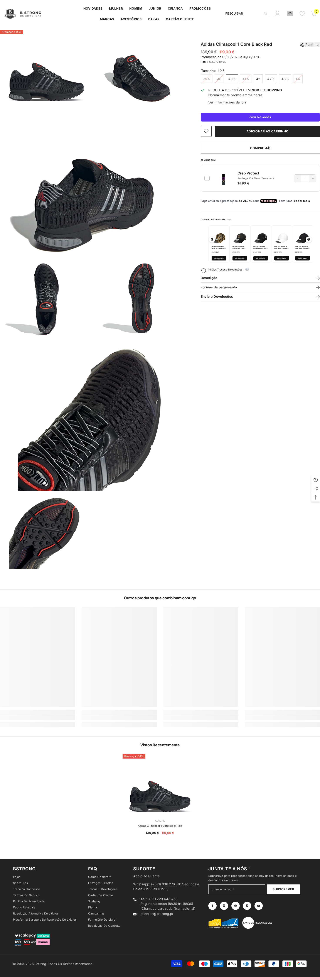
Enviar (211, 507)
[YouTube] (229, 525)
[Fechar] (262, 437)
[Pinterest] (211, 525)
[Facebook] (192, 525)
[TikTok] (220, 525)
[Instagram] (202, 525)
